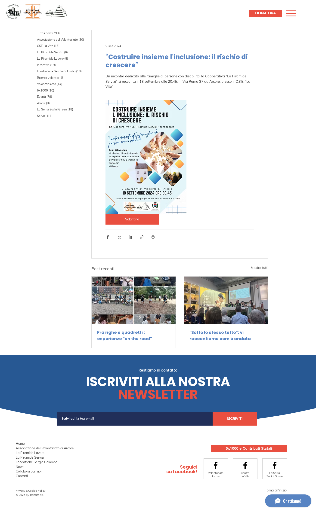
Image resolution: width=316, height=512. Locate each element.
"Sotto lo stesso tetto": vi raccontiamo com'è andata (220, 335)
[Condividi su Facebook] (107, 237)
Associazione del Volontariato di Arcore (44, 448)
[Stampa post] (153, 237)
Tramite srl (36, 495)
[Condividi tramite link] (141, 237)
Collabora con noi (28, 471)
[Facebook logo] (215, 465)
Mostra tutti (259, 268)
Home (20, 444)
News (20, 467)
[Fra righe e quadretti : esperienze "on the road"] (134, 300)
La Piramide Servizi (30, 457)
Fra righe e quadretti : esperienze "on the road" (124, 335)
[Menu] (290, 13)
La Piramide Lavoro (30, 453)
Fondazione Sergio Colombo (36, 462)
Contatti (22, 476)
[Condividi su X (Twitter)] (119, 237)
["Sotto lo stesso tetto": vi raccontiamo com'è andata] (226, 300)
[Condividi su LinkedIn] (130, 237)
